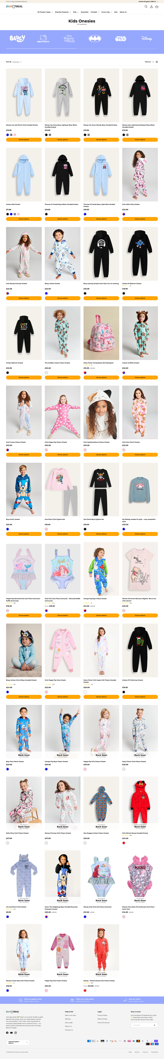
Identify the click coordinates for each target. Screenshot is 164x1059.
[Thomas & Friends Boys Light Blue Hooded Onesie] (101, 174)
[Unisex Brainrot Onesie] (24, 333)
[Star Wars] (120, 38)
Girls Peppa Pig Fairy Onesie (55, 680)
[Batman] (95, 38)
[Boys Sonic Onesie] (24, 489)
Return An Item (70, 1015)
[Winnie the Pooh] (69, 38)
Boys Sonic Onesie (13, 519)
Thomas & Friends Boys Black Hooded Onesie (61, 204)
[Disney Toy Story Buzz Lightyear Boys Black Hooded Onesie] (62, 95)
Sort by (8, 62)
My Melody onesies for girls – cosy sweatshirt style (139, 520)
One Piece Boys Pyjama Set (94, 519)
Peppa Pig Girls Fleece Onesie (95, 761)
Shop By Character (62, 12)
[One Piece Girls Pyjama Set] (62, 489)
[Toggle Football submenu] (98, 12)
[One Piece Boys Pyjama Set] (101, 489)
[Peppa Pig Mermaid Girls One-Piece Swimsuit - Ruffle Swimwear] (24, 569)
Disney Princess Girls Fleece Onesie (58, 833)
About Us (123, 12)
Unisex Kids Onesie (13, 204)
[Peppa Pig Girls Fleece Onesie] (101, 732)
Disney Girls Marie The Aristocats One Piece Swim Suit (138, 908)
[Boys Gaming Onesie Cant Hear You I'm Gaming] (101, 254)
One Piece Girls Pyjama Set (55, 519)
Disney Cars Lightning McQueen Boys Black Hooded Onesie (138, 126)
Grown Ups (106, 12)
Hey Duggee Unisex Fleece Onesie (96, 833)
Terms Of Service (103, 1023)
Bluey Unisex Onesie (52, 283)
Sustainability (154, 1052)
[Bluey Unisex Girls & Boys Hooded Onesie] (24, 650)
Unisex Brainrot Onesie (14, 363)
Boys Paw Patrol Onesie (15, 761)
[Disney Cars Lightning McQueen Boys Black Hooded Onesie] (140, 95)
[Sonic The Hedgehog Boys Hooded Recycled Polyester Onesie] (62, 877)
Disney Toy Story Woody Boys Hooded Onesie (100, 125)
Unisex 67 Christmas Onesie (132, 680)
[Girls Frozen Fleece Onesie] (24, 412)
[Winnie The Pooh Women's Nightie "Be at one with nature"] (140, 569)
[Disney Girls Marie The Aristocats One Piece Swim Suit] (140, 877)
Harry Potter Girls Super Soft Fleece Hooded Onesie (100, 681)
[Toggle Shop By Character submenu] (70, 12)
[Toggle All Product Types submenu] (52, 12)
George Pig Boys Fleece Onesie (95, 598)
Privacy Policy (102, 1015)
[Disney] (146, 38)
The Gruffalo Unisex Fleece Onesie (57, 363)
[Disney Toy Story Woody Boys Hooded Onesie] (101, 95)
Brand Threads (13, 1052)
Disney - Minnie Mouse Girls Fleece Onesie (99, 981)
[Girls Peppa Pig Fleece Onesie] (62, 412)
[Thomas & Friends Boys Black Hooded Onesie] (62, 174)
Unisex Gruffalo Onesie (130, 363)
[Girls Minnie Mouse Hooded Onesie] (140, 803)
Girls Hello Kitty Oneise (131, 204)
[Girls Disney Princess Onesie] (24, 254)
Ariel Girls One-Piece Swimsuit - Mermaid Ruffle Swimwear (62, 600)
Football (94, 12)
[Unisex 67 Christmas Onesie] (140, 650)
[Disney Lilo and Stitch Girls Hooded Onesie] (24, 95)
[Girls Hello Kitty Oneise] (140, 174)
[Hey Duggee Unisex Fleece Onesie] (101, 803)
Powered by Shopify (23, 1052)
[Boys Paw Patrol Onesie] (24, 732)
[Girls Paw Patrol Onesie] (140, 412)
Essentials (84, 12)
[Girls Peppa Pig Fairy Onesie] (62, 650)
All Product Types (43, 12)
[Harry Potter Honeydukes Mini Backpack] (101, 333)
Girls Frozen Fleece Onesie (16, 442)
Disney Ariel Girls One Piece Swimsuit (98, 907)
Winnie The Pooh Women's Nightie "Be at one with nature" (139, 600)
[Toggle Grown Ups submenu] (111, 12)
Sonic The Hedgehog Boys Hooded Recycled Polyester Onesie (61, 908)
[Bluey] (17, 38)
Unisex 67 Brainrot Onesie (131, 283)
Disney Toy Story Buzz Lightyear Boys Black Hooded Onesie (61, 126)
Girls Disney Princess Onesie (16, 283)
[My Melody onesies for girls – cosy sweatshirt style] (140, 489)
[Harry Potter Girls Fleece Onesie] (140, 732)
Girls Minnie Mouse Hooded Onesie (135, 833)
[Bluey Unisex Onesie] (62, 254)
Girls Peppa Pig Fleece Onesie (56, 442)
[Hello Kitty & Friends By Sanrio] (43, 38)
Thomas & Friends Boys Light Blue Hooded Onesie (99, 205)
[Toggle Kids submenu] (78, 12)
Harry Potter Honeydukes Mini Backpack (99, 363)
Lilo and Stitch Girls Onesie (16, 907)
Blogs (130, 1052)
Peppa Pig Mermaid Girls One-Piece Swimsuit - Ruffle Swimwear (23, 600)
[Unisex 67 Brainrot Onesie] (140, 254)
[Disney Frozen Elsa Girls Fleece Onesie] (24, 951)
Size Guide (69, 1023)
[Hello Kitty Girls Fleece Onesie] (24, 803)
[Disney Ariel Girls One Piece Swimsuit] (101, 877)
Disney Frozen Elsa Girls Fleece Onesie (20, 981)
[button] (157, 7)
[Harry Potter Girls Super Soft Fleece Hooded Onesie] (101, 650)
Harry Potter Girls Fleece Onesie (134, 761)
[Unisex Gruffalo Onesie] (140, 333)
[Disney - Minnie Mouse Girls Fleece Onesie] (101, 951)
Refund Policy (102, 1019)
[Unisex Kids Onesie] (24, 174)
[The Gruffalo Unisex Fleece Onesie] (62, 333)
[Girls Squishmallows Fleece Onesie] (101, 412)
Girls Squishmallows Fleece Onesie (96, 442)
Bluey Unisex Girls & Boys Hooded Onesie (21, 680)
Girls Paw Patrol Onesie (131, 442)
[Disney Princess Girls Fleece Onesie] (62, 803)
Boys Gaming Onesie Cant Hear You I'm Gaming (101, 283)
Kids (74, 12)
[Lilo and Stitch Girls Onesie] (24, 877)
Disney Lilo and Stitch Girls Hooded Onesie (22, 125)
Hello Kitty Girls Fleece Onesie (17, 833)
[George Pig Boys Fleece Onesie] (101, 569)
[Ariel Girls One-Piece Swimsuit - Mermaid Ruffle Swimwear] (62, 569)
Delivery (68, 1019)
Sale (115, 12)
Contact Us (69, 1030)
